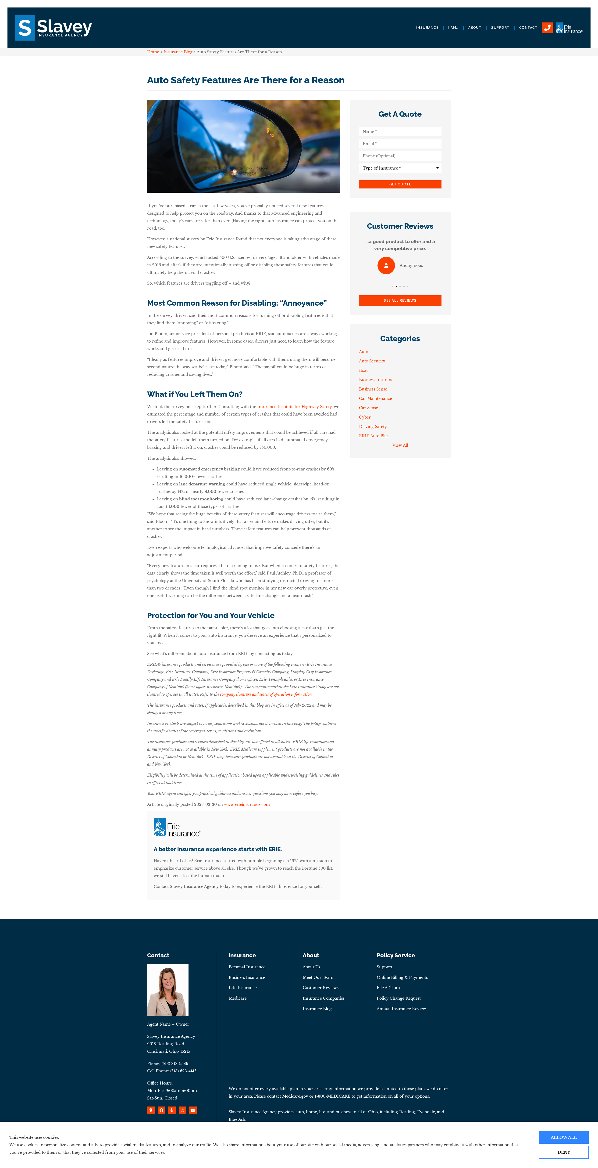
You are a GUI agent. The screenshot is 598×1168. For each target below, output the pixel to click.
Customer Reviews (320, 987)
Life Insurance (243, 987)
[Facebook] (161, 1110)
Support (500, 27)
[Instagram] (182, 1110)
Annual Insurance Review (401, 1008)
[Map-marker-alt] (151, 1110)
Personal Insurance (247, 967)
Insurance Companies (324, 998)
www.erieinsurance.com (247, 804)
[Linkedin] (193, 1110)
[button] (392, 286)
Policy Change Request (399, 998)
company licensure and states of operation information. (266, 694)
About (475, 27)
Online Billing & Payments (402, 977)
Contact (528, 27)
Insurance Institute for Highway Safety (294, 406)
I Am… (453, 27)
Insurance (427, 27)
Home (153, 52)
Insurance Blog (178, 52)
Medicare (238, 998)
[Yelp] (172, 1110)
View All (400, 445)
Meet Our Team (318, 977)
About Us (311, 967)
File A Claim (388, 987)
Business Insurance (247, 977)
